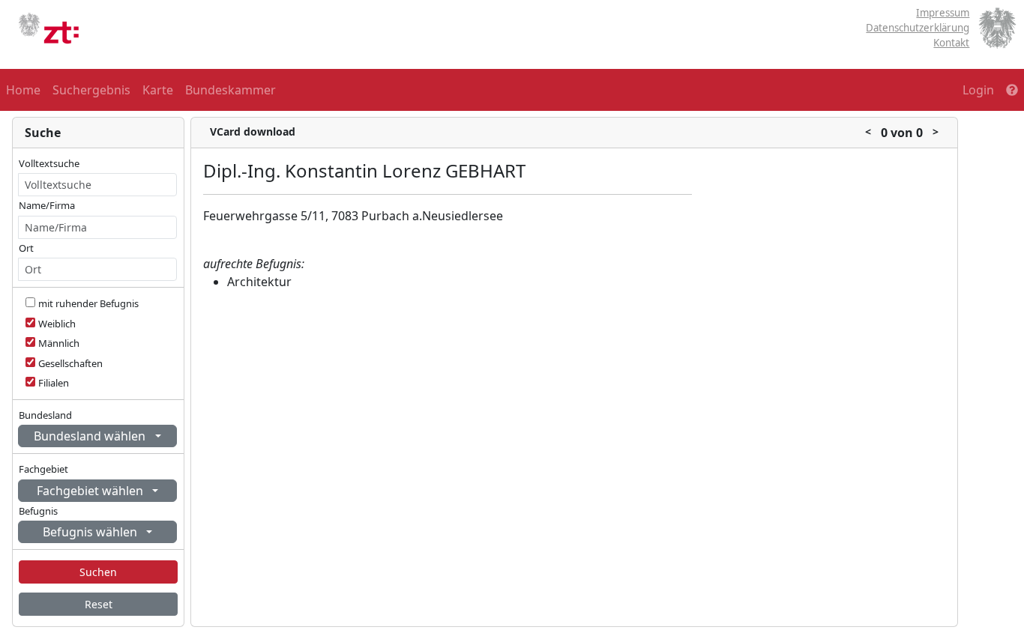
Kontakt (951, 42)
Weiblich (57, 323)
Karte (157, 90)
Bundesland (45, 415)
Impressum (942, 12)
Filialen (53, 383)
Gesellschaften (70, 363)
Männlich (58, 343)
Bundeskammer (230, 90)
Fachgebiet (43, 469)
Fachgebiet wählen (91, 490)
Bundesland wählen (91, 436)
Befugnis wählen (91, 532)
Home (23, 90)
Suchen (98, 572)
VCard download (252, 131)
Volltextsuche (49, 163)
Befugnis (38, 511)
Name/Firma (47, 205)
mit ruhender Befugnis (88, 303)
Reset (98, 604)
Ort (26, 248)
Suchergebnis (91, 90)
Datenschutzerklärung (917, 27)
